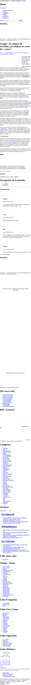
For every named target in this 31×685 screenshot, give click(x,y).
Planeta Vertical (6, 591)
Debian (14, 142)
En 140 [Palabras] (7, 455)
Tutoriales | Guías (7, 497)
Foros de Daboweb (7, 399)
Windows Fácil (6, 652)
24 (2, 664)
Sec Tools (5, 484)
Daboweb (5, 640)
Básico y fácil (6, 567)
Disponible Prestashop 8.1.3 (9, 520)
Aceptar (7, 682)
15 (9, 661)
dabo (21, 52)
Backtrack (5, 614)
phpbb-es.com (6, 589)
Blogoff (4, 569)
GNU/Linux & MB (7, 465)
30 (0, 666)
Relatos (4, 481)
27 (6, 664)
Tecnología (11, 54)
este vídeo (11, 220)
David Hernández (7, 401)
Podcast (4, 14)
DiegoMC (5, 573)
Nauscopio (5, 585)
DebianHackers (6, 403)
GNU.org (5, 619)
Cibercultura (3, 176)
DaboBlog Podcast (7, 452)
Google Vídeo (27, 103)
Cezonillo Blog (6, 604)
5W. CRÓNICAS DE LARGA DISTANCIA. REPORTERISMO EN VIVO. (13, 548)
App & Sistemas (6, 566)
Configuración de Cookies (9, 676)
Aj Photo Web (6, 603)
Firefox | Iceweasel (7, 461)
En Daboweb (8, 514)
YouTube (23, 74)
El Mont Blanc (6, 405)
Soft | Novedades (7, 490)
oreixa (4, 214)
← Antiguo (5, 183)
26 (5, 664)
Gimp (4, 605)
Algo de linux (6, 612)
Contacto (5, 15)
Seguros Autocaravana (8, 594)
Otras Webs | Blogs (7, 476)
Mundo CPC (6, 584)
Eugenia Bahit (6, 618)
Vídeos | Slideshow (7, 501)
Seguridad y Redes (7, 644)
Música (4, 471)
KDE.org (5, 621)
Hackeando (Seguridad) (8, 406)
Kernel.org (5, 623)
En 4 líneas (5, 457)
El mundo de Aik (7, 574)
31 (2, 666)
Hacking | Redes (6, 466)
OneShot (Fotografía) (8, 398)
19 (5, 663)
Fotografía (5, 462)
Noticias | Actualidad (4, 54)
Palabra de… (6, 477)
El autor (4, 18)
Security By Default (7, 643)
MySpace (26, 112)
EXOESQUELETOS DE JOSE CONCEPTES (14, 549)
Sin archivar (5, 488)
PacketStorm (6, 641)
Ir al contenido (3, 7)
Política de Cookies (7, 675)
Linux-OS (5, 627)
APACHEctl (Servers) (8, 394)
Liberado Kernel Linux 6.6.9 (9, 523)
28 (8, 664)
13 (6, 661)
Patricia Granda (6, 588)
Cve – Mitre (5, 639)
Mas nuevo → (6, 185)
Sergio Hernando (7, 645)
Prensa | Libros (6, 479)
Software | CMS (6, 492)
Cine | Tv (5, 449)
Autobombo (5, 12)
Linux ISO (5, 624)
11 (3, 661)
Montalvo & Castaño (7, 583)
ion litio (4, 578)
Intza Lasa (5, 576)
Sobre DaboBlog (7, 489)
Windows (5, 503)
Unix (4, 498)
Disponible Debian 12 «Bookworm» (11, 537)
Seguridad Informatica (8, 486)
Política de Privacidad (8, 674)
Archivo (5, 11)
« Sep (1, 667)
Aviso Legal (5, 672)
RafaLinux (5, 630)
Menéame (5, 580)
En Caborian (8, 541)
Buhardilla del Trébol (8, 570)
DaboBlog (23, 0)
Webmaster (5, 502)
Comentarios (6, 16)
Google (11, 176)
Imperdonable (6, 468)
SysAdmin (5, 494)
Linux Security (6, 625)
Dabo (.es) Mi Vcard (7, 402)
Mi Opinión (25, 52)
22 (9, 663)
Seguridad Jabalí (6, 593)
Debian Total (6, 616)
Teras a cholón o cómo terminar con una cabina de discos (16, 529)
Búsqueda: (2, 20)
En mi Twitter (6, 458)
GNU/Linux (6, 463)
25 (3, 664)
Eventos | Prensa (6, 459)
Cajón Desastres (6, 571)
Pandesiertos (6, 587)
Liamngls (5, 198)
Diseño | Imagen (6, 454)
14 (8, 661)
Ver (23, 681)
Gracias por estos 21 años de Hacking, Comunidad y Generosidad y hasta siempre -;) (15, 518)
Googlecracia (4, 128)
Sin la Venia (5, 596)
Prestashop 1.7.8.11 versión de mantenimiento (13, 521)
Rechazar (3, 682)
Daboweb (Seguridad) (8, 397)
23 (0, 664)
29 (9, 664)
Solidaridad (5, 493)
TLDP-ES (5, 632)
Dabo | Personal (6, 450)
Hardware (5, 467)
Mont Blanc (5, 559)
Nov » (4, 667)
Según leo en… (6, 485)
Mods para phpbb (7, 582)
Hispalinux (5, 620)
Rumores (5, 483)
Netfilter (5, 629)
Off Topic (5, 475)
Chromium (5, 448)
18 (3, 663)
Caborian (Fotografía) (8, 396)
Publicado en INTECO (8, 480)
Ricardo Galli (6, 592)
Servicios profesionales (8, 10)
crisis (8, 176)
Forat (4, 575)
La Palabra (5, 470)
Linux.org (5, 628)
